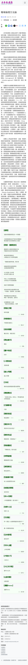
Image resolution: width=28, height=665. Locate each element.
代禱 (5, 409)
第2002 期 (3, 17)
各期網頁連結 (4, 654)
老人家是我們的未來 (9, 481)
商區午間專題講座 (9, 285)
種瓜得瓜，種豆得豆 (9, 333)
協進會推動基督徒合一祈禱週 (12, 234)
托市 (5, 354)
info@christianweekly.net (11, 641)
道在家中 (6, 539)
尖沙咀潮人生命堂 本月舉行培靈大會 (9, 273)
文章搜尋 (3, 651)
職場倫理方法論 (8, 460)
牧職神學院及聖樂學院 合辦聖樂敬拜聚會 (10, 267)
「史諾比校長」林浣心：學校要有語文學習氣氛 (14, 397)
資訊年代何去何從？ (9, 428)
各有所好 (6, 492)
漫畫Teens (7, 589)
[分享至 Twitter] (14, 26)
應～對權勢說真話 (9, 528)
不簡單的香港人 (8, 323)
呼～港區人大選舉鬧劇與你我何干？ (14, 521)
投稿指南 (3, 652)
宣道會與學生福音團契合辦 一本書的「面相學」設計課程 (12, 290)
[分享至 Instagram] (16, 25)
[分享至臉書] (12, 26)
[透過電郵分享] (9, 26)
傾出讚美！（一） (9, 418)
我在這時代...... (8, 471)
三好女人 (6, 560)
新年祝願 (6, 312)
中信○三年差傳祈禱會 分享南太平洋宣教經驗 (10, 279)
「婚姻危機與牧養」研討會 (11, 261)
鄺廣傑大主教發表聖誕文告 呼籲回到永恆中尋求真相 (11, 250)
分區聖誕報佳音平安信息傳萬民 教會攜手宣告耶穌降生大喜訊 (12, 240)
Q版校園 (6, 581)
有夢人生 (6, 511)
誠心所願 (6, 376)
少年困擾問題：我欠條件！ (11, 500)
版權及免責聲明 (22, 660)
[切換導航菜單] (25, 2)
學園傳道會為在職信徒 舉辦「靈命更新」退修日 (11, 296)
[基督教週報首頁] (7, 3)
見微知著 (6, 365)
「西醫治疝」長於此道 (10, 449)
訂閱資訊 (3, 649)
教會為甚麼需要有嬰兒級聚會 (12, 386)
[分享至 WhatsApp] (6, 26)
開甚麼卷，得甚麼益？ (10, 439)
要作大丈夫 (7, 570)
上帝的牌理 (7, 549)
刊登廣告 (3, 647)
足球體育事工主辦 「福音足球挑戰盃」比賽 (11, 303)
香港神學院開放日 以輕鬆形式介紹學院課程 (11, 256)
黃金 (5, 344)
